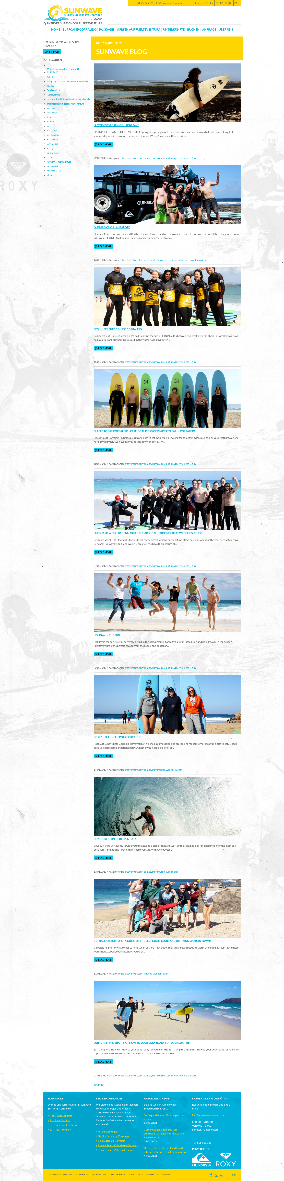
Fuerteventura (53, 94)
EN (211, 3)
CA (235, 3)
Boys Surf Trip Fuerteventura (115, 838)
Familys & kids (53, 90)
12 (102, 1084)
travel (49, 157)
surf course (158, 157)
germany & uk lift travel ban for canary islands (68, 99)
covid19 (50, 85)
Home (55, 29)
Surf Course (52, 139)
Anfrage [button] (209, 29)
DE (206, 3)
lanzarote (144, 259)
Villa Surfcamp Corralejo (111, 1140)
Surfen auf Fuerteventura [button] (138, 29)
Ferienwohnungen (108, 1131)
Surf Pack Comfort (60, 1120)
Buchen (193, 29)
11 (99, 1084)
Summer (51, 121)
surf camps (145, 157)
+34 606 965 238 (144, 3)
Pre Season (52, 112)
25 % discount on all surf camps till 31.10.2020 (63, 71)
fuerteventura (130, 157)
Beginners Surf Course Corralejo (118, 329)
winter (50, 175)
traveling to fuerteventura (59, 161)
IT (226, 3)
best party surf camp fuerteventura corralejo (67, 81)
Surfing (50, 148)
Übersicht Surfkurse (61, 1115)
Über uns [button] (226, 29)
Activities (51, 77)
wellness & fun (187, 157)
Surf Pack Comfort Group (64, 1124)
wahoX (168, 1174)
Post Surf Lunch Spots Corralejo (118, 736)
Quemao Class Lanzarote (112, 227)
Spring (50, 117)
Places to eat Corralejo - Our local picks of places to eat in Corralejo (144, 431)
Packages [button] (107, 29)
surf (48, 126)
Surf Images (52, 51)
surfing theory (53, 153)
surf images (172, 157)
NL (230, 3)
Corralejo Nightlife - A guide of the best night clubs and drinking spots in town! (152, 940)
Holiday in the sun (107, 635)
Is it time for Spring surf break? (116, 125)
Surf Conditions (54, 135)
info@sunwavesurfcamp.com (169, 3)
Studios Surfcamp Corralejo (113, 1136)
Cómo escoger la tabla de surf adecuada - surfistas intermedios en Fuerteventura (164, 1133)
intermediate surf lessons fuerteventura (65, 103)
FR (221, 3)
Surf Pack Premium (60, 1129)
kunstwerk (150, 1174)
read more (104, 144)
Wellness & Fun (54, 170)
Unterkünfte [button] (174, 29)
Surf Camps (52, 130)
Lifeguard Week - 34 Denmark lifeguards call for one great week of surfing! (149, 532)
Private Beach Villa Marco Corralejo (118, 1145)
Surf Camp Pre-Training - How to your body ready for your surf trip (142, 1042)
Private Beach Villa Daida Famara (116, 1149)
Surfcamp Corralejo (79, 29)
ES (216, 3)
